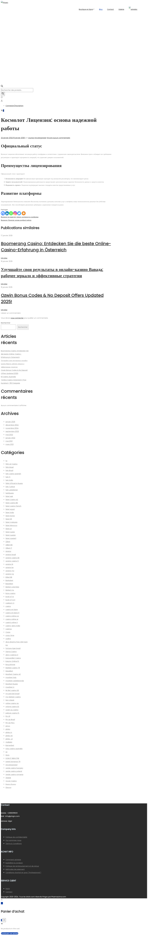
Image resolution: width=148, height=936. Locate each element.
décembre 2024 (12, 425)
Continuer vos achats (9, 933)
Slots (7, 755)
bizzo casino (10, 593)
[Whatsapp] (11, 213)
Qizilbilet (9, 742)
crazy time (10, 635)
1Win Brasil (10, 467)
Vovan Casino (11, 781)
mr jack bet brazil (12, 693)
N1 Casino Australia (8, 377)
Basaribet (9, 584)
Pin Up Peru (10, 723)
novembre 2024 (12, 428)
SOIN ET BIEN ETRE (12, 758)
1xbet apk (9, 496)
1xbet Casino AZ (12, 499)
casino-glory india (13, 626)
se (6, 752)
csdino (8, 639)
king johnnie (10, 664)
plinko (8, 729)
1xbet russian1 (11, 538)
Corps (8, 632)
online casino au (12, 703)
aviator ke (10, 567)
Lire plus (4, 258)
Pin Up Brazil (10, 719)
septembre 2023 (12, 431)
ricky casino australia (14, 748)
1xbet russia (10, 532)
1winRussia (10, 493)
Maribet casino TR (13, 668)
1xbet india (10, 512)
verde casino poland (14, 771)
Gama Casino (11, 651)
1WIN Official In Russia (14, 483)
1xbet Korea (10, 516)
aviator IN (9, 564)
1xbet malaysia (11, 522)
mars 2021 (10, 444)
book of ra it (10, 600)
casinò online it (12, 622)
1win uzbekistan (12, 490)
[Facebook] (3, 213)
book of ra (10, 596)
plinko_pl (9, 739)
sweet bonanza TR (13, 761)
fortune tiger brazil (13, 648)
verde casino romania (14, 774)
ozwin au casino (12, 710)
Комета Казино (11, 784)
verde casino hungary (14, 768)
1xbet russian (11, 535)
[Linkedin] (7, 213)
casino (8, 606)
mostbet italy (11, 677)
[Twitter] (19, 213)
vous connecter (17, 318)
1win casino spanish (13, 474)
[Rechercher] (3, 94)
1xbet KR (9, 519)
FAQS (8, 888)
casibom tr (10, 603)
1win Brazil (9, 470)
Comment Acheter (13, 859)
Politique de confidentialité (16, 837)
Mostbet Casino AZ (13, 674)
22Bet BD (9, 545)
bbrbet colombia (12, 587)
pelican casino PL (12, 713)
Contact (9, 892)
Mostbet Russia (12, 684)
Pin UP (8, 716)
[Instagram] (15, 213)
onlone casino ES (12, 706)
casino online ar (12, 619)
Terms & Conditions (14, 843)
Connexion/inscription (14, 106)
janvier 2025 (10, 422)
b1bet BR (9, 577)
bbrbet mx (10, 590)
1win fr (8, 477)
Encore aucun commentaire (58, 138)
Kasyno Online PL (12, 661)
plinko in (9, 732)
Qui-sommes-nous (13, 840)
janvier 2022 (10, 438)
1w (6, 461)
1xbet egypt (10, 509)
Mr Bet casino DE (12, 690)
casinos (9, 629)
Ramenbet (10, 745)
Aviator (8, 551)
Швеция (8, 787)
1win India (9, 480)
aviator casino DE (12, 558)
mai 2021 (9, 441)
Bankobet (9, 580)
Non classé (10, 700)
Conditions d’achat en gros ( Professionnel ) (23, 872)
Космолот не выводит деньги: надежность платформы (19, 217)
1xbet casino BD (12, 503)
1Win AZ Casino (11, 464)
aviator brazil (11, 554)
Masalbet (9, 671)
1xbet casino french (13, 506)
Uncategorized (40, 138)
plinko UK (9, 736)
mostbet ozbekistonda (15, 681)
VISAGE (8, 778)
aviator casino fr (12, 561)
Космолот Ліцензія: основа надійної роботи (16, 220)
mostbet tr (10, 687)
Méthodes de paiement (15, 869)
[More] (23, 213)
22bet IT (9, 548)
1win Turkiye (10, 487)
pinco (8, 726)
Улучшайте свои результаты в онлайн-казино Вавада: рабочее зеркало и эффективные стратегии (14, 363)
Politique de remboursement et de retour (22, 866)
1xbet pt (9, 529)
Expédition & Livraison (14, 863)
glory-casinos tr (12, 655)
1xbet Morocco (11, 525)
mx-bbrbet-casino (13, 697)
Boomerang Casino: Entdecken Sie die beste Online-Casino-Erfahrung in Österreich (15, 354)
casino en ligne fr (12, 613)
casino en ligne (12, 609)
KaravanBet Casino (13, 658)
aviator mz (10, 571)
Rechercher (5, 323)
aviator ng (10, 574)
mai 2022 (9, 435)
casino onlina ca (12, 616)
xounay (31, 138)
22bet (8, 541)
